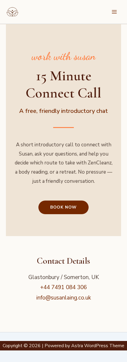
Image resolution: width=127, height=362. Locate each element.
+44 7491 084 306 (63, 287)
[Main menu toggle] (114, 12)
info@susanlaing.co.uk (63, 298)
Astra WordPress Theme (97, 345)
